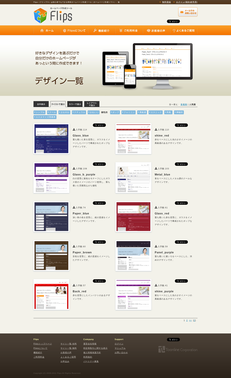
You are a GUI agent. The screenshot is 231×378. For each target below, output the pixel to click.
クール (52, 112)
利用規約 (87, 357)
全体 (41, 104)
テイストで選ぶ (58, 104)
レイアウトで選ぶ (91, 104)
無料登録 (166, 2)
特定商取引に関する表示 (95, 348)
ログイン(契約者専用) (187, 2)
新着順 (184, 104)
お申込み (65, 361)
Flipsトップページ (42, 344)
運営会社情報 (90, 344)
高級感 (143, 112)
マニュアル (120, 348)
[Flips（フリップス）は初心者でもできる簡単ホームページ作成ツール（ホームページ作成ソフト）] (52, 15)
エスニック (156, 112)
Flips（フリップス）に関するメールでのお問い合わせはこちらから (188, 12)
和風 (169, 112)
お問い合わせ (121, 352)
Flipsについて (74, 30)
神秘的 (179, 112)
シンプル (40, 112)
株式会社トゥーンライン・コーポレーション (178, 349)
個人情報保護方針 (92, 352)
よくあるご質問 (183, 30)
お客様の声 (156, 30)
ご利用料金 (129, 30)
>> (190, 320)
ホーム (47, 30)
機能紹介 (101, 30)
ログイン (119, 344)
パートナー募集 (91, 361)
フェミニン (129, 112)
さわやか (65, 112)
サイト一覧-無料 (69, 348)
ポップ (115, 112)
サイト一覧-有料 (69, 344)
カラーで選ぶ (75, 104)
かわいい (94, 112)
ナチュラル (79, 112)
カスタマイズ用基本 (46, 117)
